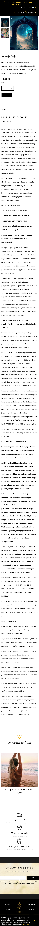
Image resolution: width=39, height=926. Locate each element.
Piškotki (31, 914)
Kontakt (7, 909)
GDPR (7, 914)
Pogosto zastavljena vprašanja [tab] (14, 119)
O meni (7, 904)
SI (35, 8)
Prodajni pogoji (31, 904)
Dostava (31, 909)
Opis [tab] (3, 110)
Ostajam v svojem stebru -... (19, 789)
